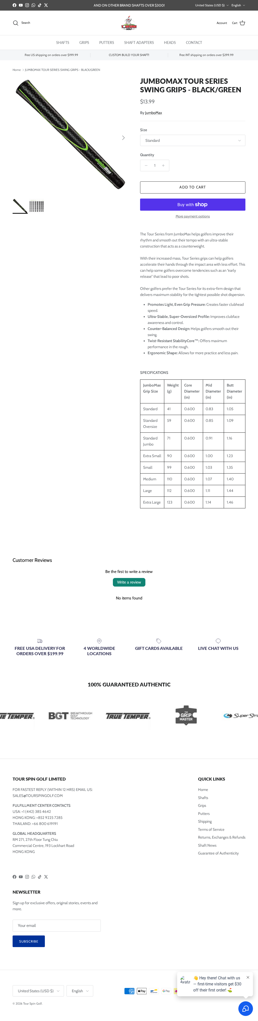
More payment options (193, 216)
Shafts (203, 797)
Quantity (147, 155)
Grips (202, 805)
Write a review (129, 582)
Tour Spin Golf (32, 1003)
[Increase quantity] (164, 165)
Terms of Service (211, 829)
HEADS (170, 42)
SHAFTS (62, 42)
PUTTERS (106, 42)
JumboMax (153, 113)
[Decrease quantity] (144, 165)
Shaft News (207, 845)
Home (17, 69)
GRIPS (84, 42)
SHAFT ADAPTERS (139, 42)
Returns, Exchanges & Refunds (221, 837)
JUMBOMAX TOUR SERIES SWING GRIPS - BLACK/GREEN (62, 69)
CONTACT (194, 42)
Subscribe (28, 941)
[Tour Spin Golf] (129, 23)
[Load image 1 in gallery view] (71, 135)
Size (143, 130)
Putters (204, 813)
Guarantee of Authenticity (218, 853)
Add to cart (192, 187)
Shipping (205, 821)
